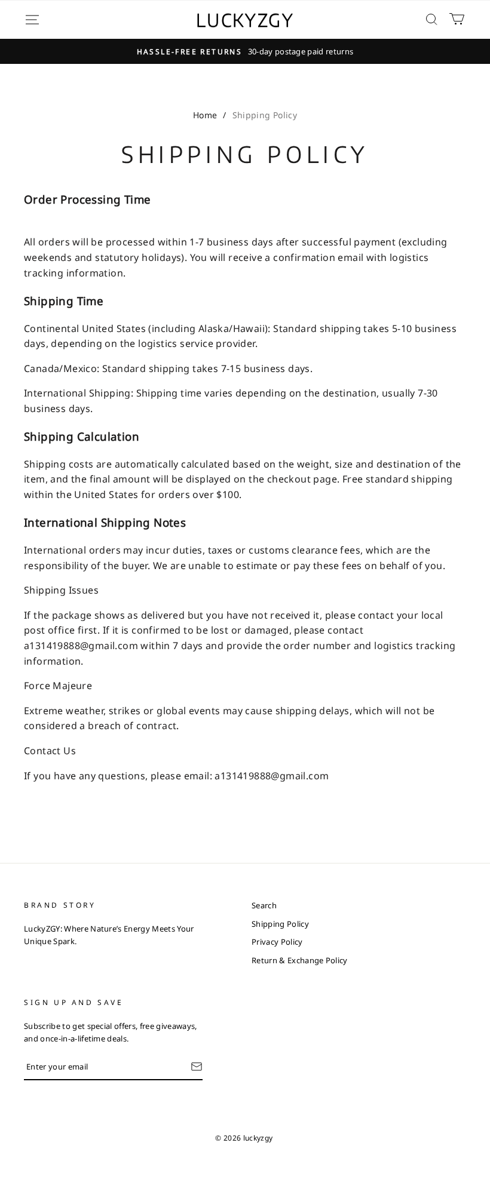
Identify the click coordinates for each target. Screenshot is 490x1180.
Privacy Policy (277, 941)
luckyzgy (245, 19)
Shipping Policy (280, 923)
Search (264, 905)
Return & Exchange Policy (300, 960)
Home (205, 115)
